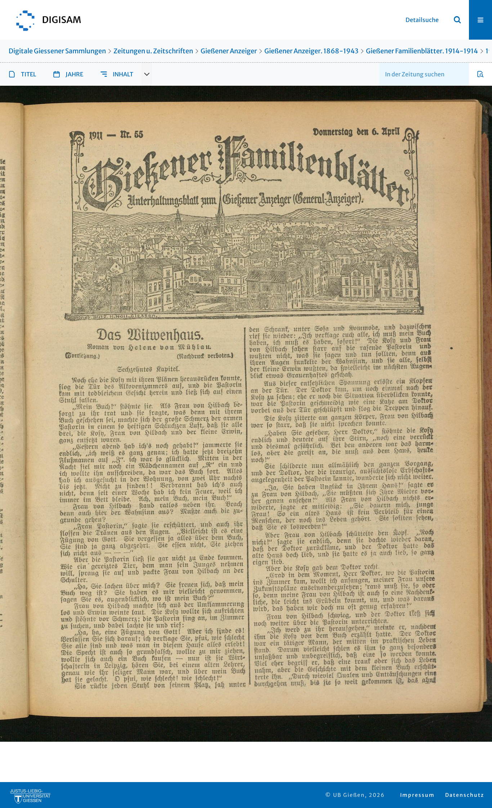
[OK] (457, 20)
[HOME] (45, 20)
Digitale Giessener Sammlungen (57, 51)
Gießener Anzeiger (229, 51)
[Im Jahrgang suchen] (480, 74)
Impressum (417, 795)
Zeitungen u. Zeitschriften (153, 51)
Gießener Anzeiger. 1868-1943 (311, 51)
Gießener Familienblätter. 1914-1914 (422, 51)
